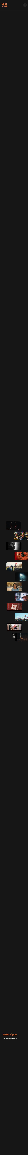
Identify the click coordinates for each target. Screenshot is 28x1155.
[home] (4, 5)
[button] (25, 5)
